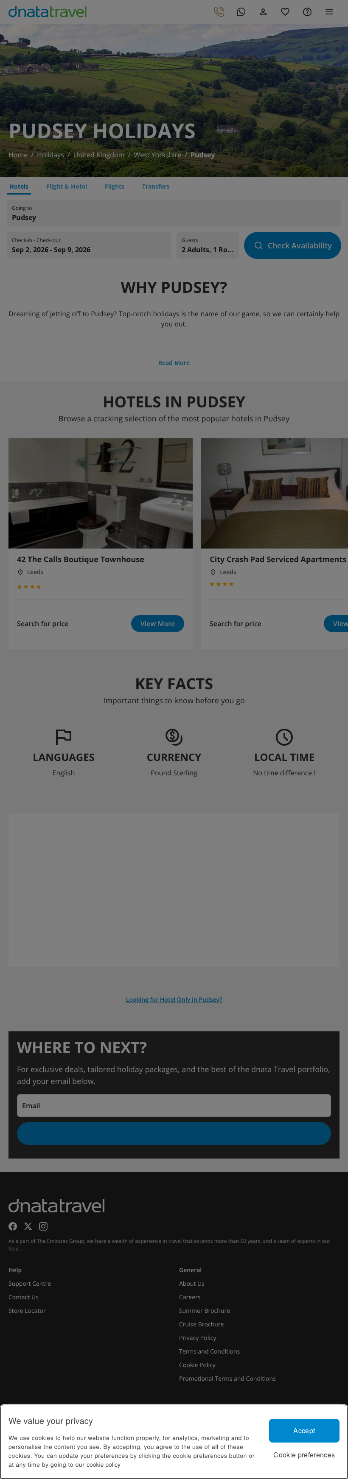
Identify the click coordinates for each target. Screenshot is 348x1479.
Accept (304, 1430)
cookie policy (104, 1464)
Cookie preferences (304, 1455)
